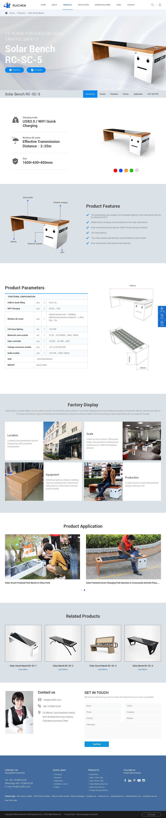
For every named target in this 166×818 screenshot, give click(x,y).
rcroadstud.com (91, 796)
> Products (57, 778)
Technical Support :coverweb (87, 814)
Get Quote (151, 815)
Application (83, 5)
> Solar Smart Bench (96, 787)
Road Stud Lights (11, 800)
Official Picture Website (42, 796)
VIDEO (118, 5)
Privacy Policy (70, 814)
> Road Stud (93, 774)
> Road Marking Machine (98, 784)
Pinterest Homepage (77, 796)
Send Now (97, 744)
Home (43, 5)
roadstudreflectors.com (133, 796)
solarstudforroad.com (150, 796)
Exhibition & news (102, 5)
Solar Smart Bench (36, 13)
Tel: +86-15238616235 (16, 780)
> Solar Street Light (95, 781)
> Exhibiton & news (60, 784)
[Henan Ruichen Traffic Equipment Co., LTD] (15, 5)
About (54, 5)
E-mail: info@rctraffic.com (17, 786)
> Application (58, 781)
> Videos (56, 787)
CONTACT (131, 5)
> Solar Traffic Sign (95, 778)
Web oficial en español (24, 796)
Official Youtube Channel (60, 796)
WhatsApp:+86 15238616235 (19, 783)
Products (67, 5)
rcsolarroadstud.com (117, 796)
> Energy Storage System (98, 790)
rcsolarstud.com (103, 796)
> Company (57, 774)
